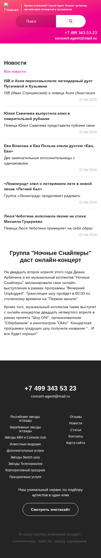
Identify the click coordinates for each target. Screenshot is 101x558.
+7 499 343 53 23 (50, 388)
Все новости (15, 71)
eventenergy (24, 541)
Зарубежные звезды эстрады (25, 429)
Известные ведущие (25, 444)
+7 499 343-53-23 (81, 32)
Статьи (75, 430)
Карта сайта (75, 443)
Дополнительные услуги (25, 451)
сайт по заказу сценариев (62, 541)
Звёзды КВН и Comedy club (25, 437)
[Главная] (11, 7)
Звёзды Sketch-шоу (25, 457)
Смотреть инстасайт (50, 509)
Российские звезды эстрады (25, 418)
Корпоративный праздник (25, 470)
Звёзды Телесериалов (25, 464)
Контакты (75, 436)
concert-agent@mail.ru (76, 38)
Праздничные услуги (25, 477)
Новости (75, 423)
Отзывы (76, 417)
